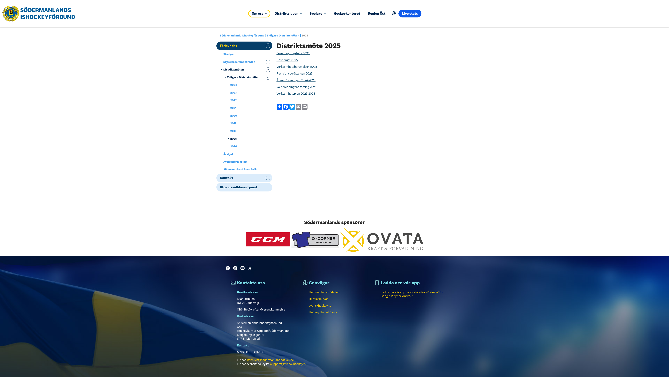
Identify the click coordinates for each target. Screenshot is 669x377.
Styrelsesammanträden (239, 62)
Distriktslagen (287, 13)
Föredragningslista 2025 (293, 53)
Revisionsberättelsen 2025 (294, 73)
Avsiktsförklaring (235, 161)
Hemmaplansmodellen (324, 292)
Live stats (410, 13)
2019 (233, 123)
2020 (233, 115)
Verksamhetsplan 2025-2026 (295, 93)
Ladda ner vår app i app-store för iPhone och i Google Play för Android (412, 294)
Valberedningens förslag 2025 (296, 87)
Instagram (243, 268)
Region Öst (377, 13)
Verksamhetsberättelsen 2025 (296, 67)
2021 (233, 108)
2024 (233, 85)
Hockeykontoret (347, 13)
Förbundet (228, 46)
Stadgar (228, 54)
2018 (233, 131)
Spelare (316, 13)
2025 (233, 138)
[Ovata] (381, 239)
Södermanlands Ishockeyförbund (242, 35)
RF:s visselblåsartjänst (238, 187)
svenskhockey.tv (320, 306)
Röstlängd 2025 (287, 60)
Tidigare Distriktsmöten (283, 35)
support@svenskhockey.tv (288, 364)
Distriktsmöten (233, 69)
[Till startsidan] (123, 13)
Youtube (236, 268)
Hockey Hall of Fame (323, 312)
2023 (233, 92)
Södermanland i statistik (240, 169)
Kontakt (226, 178)
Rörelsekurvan (319, 299)
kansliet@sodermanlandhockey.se (270, 360)
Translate (394, 13)
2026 (233, 146)
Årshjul (228, 154)
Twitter (250, 268)
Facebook (228, 268)
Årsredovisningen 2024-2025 (296, 80)
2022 (233, 100)
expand (268, 45)
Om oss (258, 13)
